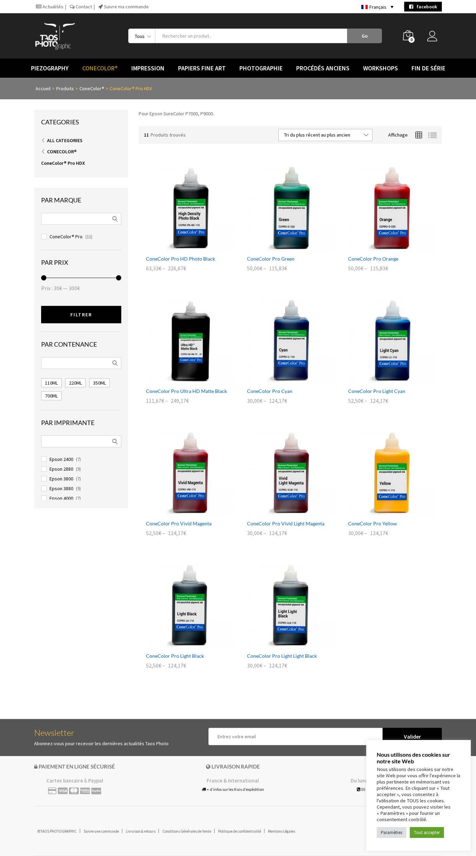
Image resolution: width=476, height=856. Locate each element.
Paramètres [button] (391, 832)
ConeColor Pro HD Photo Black (180, 259)
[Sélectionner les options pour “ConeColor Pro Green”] (282, 247)
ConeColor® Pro (66, 236)
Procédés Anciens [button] (323, 68)
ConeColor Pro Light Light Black (282, 656)
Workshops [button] (380, 68)
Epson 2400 (61, 459)
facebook (425, 6)
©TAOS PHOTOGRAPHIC (57, 831)
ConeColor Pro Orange (373, 259)
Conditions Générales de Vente (186, 831)
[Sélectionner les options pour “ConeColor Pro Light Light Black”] (282, 644)
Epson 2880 (61, 469)
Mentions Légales (281, 831)
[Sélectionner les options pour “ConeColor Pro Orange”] (383, 247)
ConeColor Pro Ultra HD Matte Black (186, 391)
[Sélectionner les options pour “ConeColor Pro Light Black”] (181, 644)
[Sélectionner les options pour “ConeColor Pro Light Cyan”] (383, 380)
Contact (83, 6)
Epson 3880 (61, 488)
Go (365, 36)
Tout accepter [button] (427, 832)
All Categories (65, 140)
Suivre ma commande (126, 6)
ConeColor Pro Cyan (269, 391)
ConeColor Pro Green (270, 259)
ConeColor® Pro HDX (63, 163)
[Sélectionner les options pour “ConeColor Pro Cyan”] (282, 380)
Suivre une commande (101, 831)
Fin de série (428, 68)
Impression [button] (147, 68)
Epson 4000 (61, 498)
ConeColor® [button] (100, 68)
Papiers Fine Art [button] (202, 68)
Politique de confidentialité (239, 831)
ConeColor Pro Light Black (175, 656)
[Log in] (434, 38)
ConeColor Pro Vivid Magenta (179, 523)
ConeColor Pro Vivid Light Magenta (285, 523)
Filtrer (81, 314)
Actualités (52, 6)
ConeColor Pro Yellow (372, 523)
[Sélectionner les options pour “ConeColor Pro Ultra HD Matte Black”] (181, 380)
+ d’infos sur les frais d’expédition (235, 789)
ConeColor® (62, 151)
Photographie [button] (261, 68)
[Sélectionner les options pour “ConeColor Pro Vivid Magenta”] (181, 512)
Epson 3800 (61, 479)
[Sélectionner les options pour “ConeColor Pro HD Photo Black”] (181, 247)
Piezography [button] (50, 68)
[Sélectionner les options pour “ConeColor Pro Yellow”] (383, 512)
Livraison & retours (140, 831)
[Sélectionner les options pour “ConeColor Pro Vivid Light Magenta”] (282, 512)
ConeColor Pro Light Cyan (376, 391)
